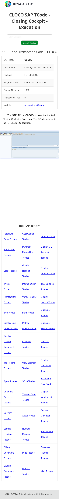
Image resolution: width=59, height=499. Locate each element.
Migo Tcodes (28, 453)
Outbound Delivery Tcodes (8, 397)
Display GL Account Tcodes (46, 252)
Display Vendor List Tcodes (46, 397)
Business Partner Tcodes (45, 452)
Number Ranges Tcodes (26, 434)
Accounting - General (34, 105)
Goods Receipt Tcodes (26, 271)
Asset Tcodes (28, 416)
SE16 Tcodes (28, 381)
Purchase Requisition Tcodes (27, 252)
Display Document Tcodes (46, 365)
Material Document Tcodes (9, 471)
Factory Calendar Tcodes (45, 415)
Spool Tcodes (10, 381)
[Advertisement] (29, 189)
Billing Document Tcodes (9, 452)
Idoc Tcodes (9, 313)
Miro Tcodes (47, 471)
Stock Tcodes (10, 271)
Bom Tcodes (28, 313)
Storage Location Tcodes (8, 434)
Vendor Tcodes (48, 236)
